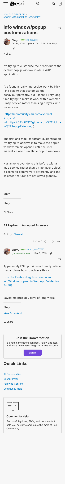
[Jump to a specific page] (59, 241)
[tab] (10, 225)
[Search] (54, 4)
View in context (12, 313)
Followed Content (13, 383)
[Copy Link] (14, 48)
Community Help (12, 388)
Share (8, 212)
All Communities (12, 374)
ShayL (15, 40)
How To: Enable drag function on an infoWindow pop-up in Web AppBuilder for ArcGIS (31, 281)
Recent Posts (10, 378)
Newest (18, 234)
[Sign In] (60, 4)
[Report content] (59, 28)
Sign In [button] (32, 352)
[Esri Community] (17, 4)
